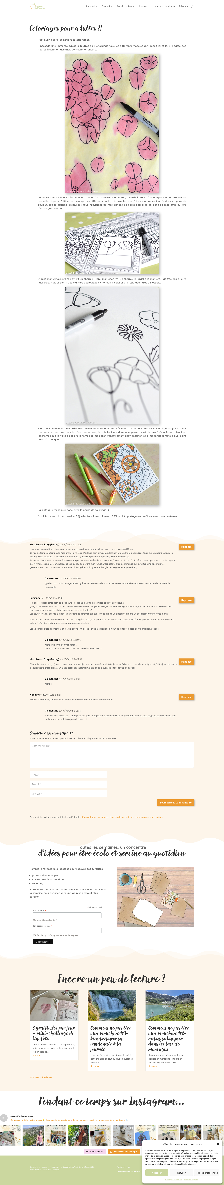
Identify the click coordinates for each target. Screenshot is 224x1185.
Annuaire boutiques (165, 6)
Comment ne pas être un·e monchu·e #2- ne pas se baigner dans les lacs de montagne (169, 1038)
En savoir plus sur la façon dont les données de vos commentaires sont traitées (122, 817)
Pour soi (105, 6)
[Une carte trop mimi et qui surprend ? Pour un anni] (213, 1135)
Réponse (186, 546)
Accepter (157, 1172)
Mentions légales (191, 1179)
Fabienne (35, 598)
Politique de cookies (173, 1179)
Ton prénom (39, 910)
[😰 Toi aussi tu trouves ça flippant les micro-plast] (100, 1135)
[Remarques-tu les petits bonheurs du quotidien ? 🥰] (10, 1135)
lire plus (37, 1055)
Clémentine (51, 578)
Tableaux (183, 6)
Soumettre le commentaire (176, 802)
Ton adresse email (42, 925)
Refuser (181, 1172)
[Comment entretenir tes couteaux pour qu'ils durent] (123, 1135)
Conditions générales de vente (128, 1171)
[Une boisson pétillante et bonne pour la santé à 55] (190, 1135)
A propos (143, 6)
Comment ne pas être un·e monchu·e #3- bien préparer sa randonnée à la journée (111, 1038)
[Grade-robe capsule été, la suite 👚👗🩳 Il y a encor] (55, 1135)
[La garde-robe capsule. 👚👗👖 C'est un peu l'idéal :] (78, 1135)
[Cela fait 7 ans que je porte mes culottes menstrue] (168, 1135)
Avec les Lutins (124, 6)
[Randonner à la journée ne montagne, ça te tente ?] (33, 1135)
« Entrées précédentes (41, 1077)
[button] (217, 1144)
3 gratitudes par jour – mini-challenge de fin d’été (54, 1033)
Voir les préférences (207, 1172)
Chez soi (90, 6)
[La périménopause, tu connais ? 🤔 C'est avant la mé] (145, 1135)
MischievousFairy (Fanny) (44, 544)
